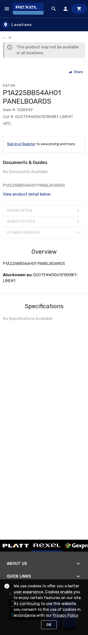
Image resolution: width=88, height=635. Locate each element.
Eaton (9, 85)
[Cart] (79, 9)
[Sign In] (65, 9)
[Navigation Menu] (7, 9)
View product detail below (27, 194)
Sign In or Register (21, 144)
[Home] (30, 8)
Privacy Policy (65, 615)
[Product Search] (54, 9)
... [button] (5, 37)
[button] (76, 72)
